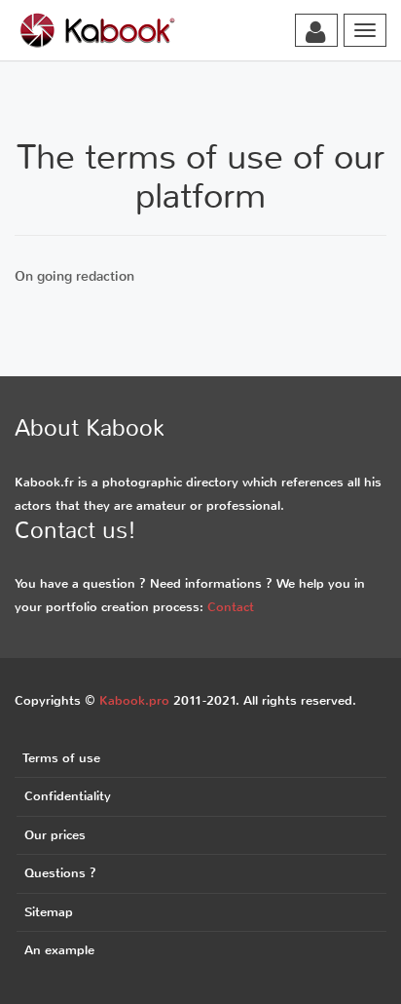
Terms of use (61, 758)
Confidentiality (67, 796)
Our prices (55, 835)
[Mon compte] (315, 33)
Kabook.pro (134, 700)
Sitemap (48, 912)
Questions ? (60, 873)
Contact (230, 607)
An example (59, 950)
